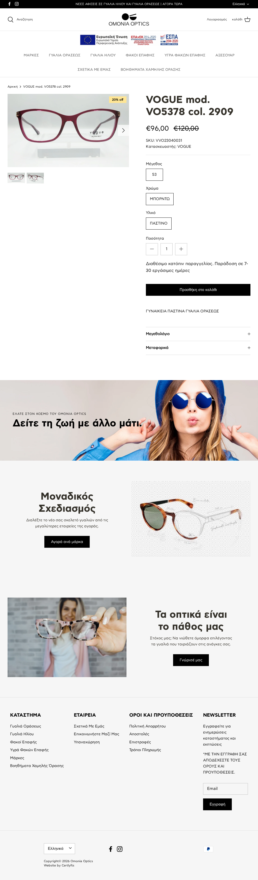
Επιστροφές (140, 742)
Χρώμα (152, 188)
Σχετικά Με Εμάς (89, 726)
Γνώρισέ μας (191, 660)
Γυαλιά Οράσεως (25, 726)
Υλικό (150, 213)
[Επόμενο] (123, 130)
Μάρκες (17, 758)
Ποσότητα (155, 238)
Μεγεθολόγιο (158, 334)
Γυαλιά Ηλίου (22, 734)
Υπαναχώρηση (87, 742)
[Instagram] (17, 4)
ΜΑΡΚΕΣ (31, 55)
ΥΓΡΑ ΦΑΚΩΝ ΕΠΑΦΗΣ (185, 55)
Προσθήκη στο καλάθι (198, 289)
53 (154, 174)
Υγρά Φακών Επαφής (29, 750)
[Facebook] (9, 4)
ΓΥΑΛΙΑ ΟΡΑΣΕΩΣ (64, 55)
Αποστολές (139, 734)
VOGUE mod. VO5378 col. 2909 (46, 86)
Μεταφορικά (157, 348)
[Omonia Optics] (129, 19)
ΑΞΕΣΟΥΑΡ (225, 55)
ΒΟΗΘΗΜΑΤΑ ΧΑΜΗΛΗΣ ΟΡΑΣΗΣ (150, 69)
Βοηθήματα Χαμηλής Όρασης (37, 766)
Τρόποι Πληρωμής (145, 750)
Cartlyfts (68, 865)
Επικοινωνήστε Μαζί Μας (96, 734)
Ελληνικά (239, 4)
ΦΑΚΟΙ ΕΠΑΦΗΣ (140, 55)
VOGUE (184, 147)
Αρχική (13, 86)
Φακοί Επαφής (23, 742)
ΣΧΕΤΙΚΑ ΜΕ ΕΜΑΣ (94, 69)
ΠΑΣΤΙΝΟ (159, 223)
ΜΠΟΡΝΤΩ (160, 199)
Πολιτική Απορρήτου (147, 726)
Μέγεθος (154, 164)
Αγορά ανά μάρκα (67, 542)
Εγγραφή (217, 804)
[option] (68, 130)
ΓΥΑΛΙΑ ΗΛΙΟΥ (103, 55)
